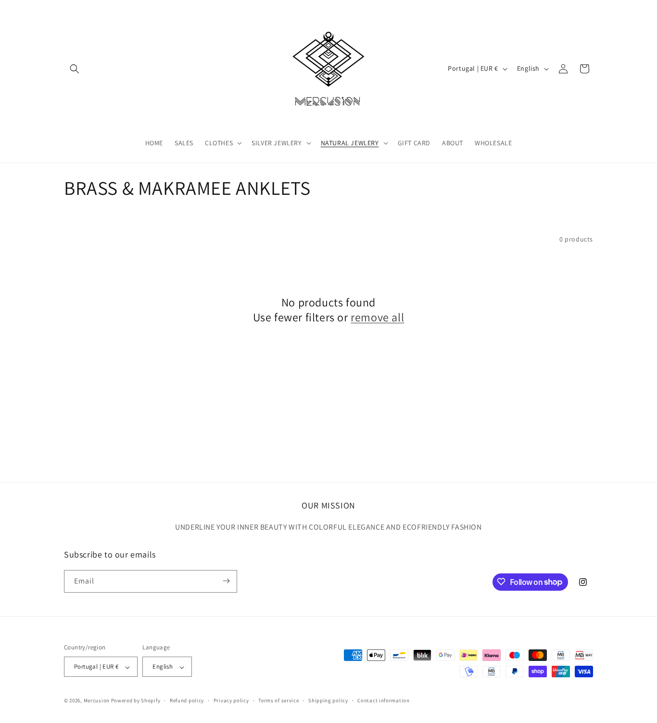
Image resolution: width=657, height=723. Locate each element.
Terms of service (278, 700)
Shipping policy (328, 700)
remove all (377, 317)
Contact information (383, 700)
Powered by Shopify (136, 701)
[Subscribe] (226, 581)
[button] (74, 68)
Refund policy (187, 700)
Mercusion (97, 701)
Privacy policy (231, 700)
